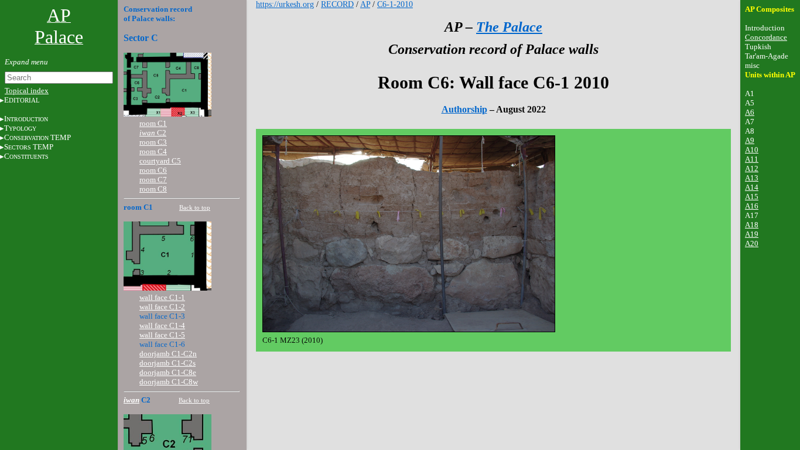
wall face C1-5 (162, 334)
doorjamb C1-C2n (168, 353)
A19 (751, 234)
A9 (749, 140)
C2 (152, 132)
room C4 (153, 151)
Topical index (27, 90)
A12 (751, 168)
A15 (751, 196)
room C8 (153, 189)
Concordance (766, 37)
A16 (751, 206)
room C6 (153, 170)
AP (365, 4)
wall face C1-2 (162, 306)
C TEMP (37, 137)
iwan (131, 400)
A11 (751, 159)
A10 (751, 149)
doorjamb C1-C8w (168, 381)
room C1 (153, 123)
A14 (751, 187)
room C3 (153, 142)
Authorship (464, 109)
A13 (751, 177)
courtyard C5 (160, 160)
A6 (749, 112)
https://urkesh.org (285, 4)
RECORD (337, 4)
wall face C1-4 (162, 325)
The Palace (509, 27)
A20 (751, 243)
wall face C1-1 (162, 297)
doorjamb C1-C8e (167, 372)
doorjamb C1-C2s (167, 363)
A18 (751, 224)
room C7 (153, 179)
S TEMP (28, 146)
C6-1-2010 (395, 4)
